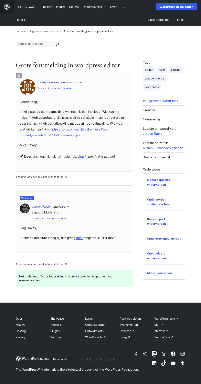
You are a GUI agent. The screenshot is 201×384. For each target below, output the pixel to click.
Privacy (20, 337)
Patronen (56, 337)
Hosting (21, 331)
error (162, 69)
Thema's (55, 324)
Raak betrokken (130, 318)
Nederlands (60, 359)
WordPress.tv (95, 337)
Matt (159, 324)
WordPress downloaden (176, 6)
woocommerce (154, 78)
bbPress (161, 331)
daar (79, 238)
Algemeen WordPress (44, 31)
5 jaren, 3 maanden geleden (54, 88)
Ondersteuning (95, 324)
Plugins (55, 331)
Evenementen (129, 324)
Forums (20, 19)
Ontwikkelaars (94, 331)
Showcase (57, 318)
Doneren (127, 331)
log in (83, 157)
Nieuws (20, 324)
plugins (175, 69)
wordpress (152, 87)
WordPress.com (166, 318)
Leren (89, 318)
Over (19, 318)
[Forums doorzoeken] (57, 44)
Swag (125, 337)
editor (149, 69)
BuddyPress (164, 337)
